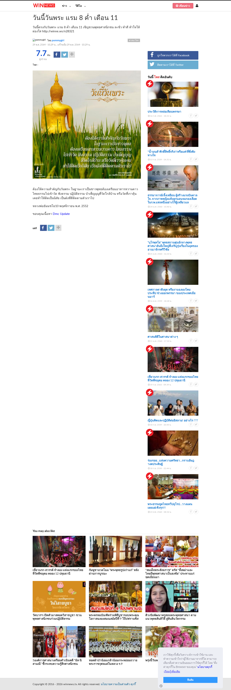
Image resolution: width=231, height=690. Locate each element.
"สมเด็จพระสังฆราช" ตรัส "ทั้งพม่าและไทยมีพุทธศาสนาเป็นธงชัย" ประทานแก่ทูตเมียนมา (169, 574)
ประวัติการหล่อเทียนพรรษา (164, 111)
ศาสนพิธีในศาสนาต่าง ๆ (163, 336)
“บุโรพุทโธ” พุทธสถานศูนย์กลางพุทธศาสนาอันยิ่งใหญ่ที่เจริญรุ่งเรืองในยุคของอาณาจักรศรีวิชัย (173, 246)
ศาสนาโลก (134, 40)
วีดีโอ (78, 6)
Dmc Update (61, 214)
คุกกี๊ (133, 684)
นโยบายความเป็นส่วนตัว (115, 684)
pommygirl (58, 40)
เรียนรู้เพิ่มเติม (172, 671)
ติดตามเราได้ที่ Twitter (170, 65)
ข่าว (64, 6)
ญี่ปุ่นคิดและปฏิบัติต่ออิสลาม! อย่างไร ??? (173, 420)
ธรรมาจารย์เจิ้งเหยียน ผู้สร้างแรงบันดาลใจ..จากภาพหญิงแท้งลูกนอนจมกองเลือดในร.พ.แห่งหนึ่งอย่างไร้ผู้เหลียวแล (172, 199)
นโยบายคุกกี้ (204, 666)
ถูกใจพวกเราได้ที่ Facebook (173, 55)
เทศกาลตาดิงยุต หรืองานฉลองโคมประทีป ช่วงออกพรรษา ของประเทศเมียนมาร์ (171, 293)
